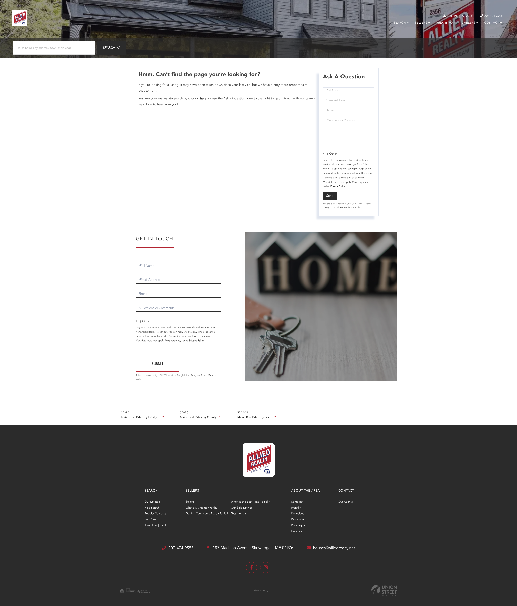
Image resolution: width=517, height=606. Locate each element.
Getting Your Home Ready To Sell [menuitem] (207, 513)
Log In (452, 16)
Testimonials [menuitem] (238, 513)
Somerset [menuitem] (297, 502)
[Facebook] (251, 567)
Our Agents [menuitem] (345, 502)
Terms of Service (346, 208)
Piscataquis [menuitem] (298, 525)
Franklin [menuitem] (296, 508)
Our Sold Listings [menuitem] (242, 508)
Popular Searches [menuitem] (155, 513)
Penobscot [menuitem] (298, 519)
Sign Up (467, 16)
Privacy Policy (337, 186)
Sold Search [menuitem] (152, 519)
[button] (111, 48)
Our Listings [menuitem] (152, 502)
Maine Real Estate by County (198, 417)
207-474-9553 (493, 16)
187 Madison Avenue (252, 548)
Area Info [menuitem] (444, 23)
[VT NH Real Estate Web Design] (384, 590)
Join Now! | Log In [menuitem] (156, 525)
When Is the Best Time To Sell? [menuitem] (250, 502)
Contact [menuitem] (491, 23)
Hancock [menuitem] (296, 531)
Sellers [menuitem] (421, 23)
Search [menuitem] (400, 23)
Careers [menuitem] (468, 23)
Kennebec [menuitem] (297, 513)
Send (330, 196)
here (203, 98)
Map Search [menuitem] (152, 508)
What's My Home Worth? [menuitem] (201, 508)
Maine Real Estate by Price (254, 417)
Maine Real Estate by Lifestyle (140, 417)
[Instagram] (265, 567)
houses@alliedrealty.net (334, 548)
